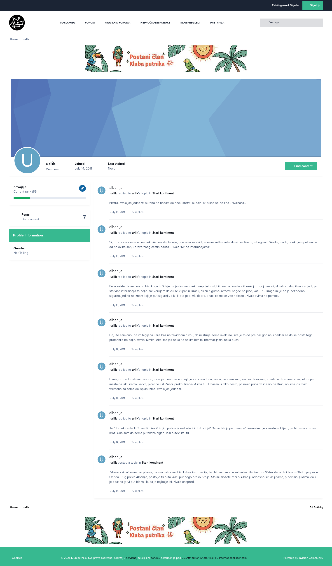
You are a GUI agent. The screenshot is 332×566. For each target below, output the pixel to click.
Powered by (303, 558)
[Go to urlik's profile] (101, 190)
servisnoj (131, 558)
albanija (115, 187)
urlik (113, 193)
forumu (155, 558)
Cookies (17, 558)
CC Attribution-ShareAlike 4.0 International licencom (214, 558)
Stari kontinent (163, 193)
